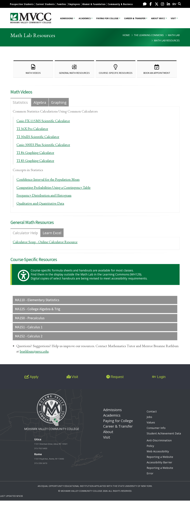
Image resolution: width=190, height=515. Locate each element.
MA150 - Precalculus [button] (30, 318)
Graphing (58, 102)
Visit (173, 18)
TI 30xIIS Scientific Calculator (37, 136)
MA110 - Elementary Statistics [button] (37, 300)
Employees (74, 4)
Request (117, 377)
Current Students (45, 4)
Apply (34, 377)
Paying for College (107, 18)
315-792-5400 (40, 448)
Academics (85, 18)
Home (126, 35)
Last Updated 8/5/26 (11, 496)
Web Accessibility (158, 451)
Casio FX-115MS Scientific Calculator (43, 120)
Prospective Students (22, 4)
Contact (152, 411)
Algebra (40, 102)
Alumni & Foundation (94, 4)
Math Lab (174, 35)
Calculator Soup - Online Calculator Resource (45, 242)
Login (161, 377)
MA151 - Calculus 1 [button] (28, 327)
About (108, 431)
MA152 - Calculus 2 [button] (28, 336)
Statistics (21, 102)
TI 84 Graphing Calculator (35, 152)
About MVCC (158, 18)
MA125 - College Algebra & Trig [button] (37, 309)
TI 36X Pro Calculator (32, 128)
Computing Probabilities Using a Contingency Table (53, 187)
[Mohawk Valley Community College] (30, 18)
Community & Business (120, 4)
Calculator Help (25, 232)
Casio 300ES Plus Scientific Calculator (43, 144)
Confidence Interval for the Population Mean (48, 179)
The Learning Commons (149, 35)
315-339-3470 (40, 463)
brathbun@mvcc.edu (34, 351)
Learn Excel (52, 232)
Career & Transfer (134, 18)
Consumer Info (156, 428)
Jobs (149, 417)
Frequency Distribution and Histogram (43, 195)
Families (61, 4)
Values (151, 422)
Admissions (66, 18)
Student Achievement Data (164, 433)
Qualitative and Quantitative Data (40, 203)
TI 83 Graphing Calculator (35, 160)
